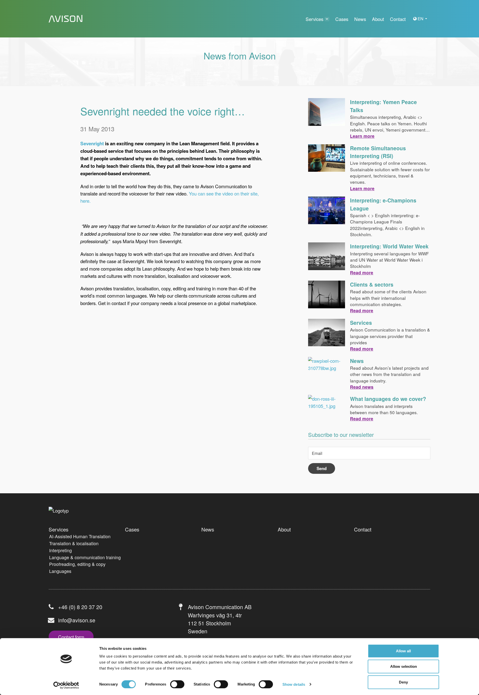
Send (322, 468)
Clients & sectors (371, 284)
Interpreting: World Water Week (389, 246)
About (284, 529)
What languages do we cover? (388, 398)
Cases (132, 529)
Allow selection (403, 667)
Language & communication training (85, 557)
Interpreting (60, 550)
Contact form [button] (71, 636)
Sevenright (92, 143)
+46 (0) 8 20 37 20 (80, 607)
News (357, 360)
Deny (403, 682)
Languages (60, 571)
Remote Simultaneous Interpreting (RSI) (378, 152)
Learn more (362, 136)
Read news (361, 387)
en (421, 18)
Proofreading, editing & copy (77, 564)
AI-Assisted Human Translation (80, 536)
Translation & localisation (74, 543)
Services (361, 322)
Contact (362, 529)
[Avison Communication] (65, 18)
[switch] (177, 684)
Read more (361, 272)
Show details (293, 684)
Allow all (403, 651)
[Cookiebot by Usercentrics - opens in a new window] (66, 685)
